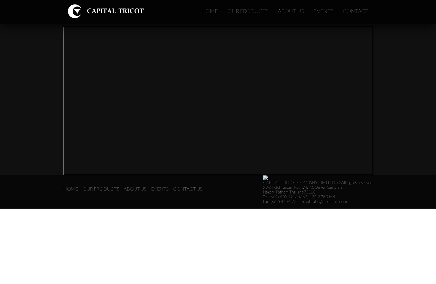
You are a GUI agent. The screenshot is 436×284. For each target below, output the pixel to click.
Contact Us (187, 188)
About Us (135, 188)
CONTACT (355, 11)
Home (70, 188)
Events (159, 188)
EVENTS (323, 11)
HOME (209, 11)
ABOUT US (291, 11)
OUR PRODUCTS (247, 11)
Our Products (101, 188)
